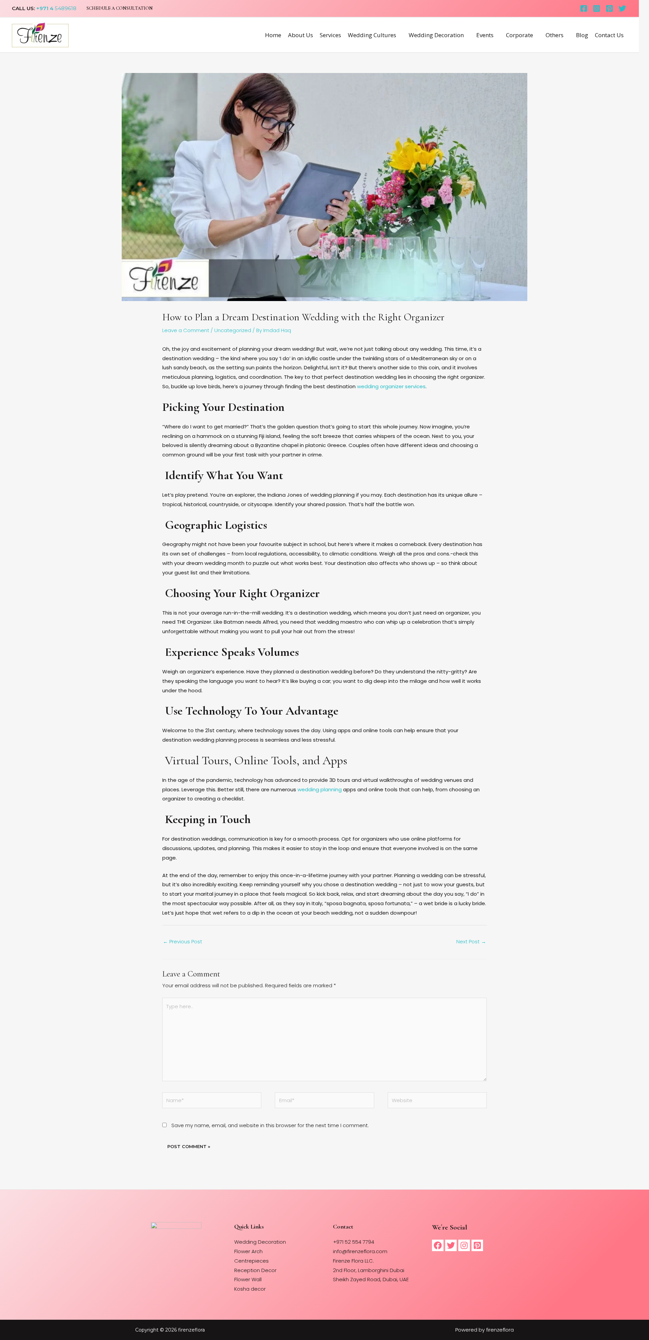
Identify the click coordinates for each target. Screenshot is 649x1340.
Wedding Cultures (372, 35)
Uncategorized (232, 330)
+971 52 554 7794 (353, 1241)
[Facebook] (583, 8)
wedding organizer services (391, 386)
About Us (300, 35)
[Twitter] (622, 8)
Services (330, 35)
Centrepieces (251, 1260)
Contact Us (609, 35)
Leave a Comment (185, 330)
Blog (582, 35)
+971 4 (44, 8)
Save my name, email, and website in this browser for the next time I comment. (270, 1125)
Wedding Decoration (436, 35)
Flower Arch (248, 1251)
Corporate (519, 35)
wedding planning (319, 789)
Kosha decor (250, 1288)
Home (273, 35)
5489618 (64, 8)
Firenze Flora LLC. (353, 1260)
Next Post (471, 941)
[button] (119, 8)
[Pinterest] (609, 8)
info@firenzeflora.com (360, 1251)
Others (554, 35)
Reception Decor (255, 1270)
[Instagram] (596, 8)
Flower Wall (248, 1279)
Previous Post (182, 941)
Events (485, 35)
